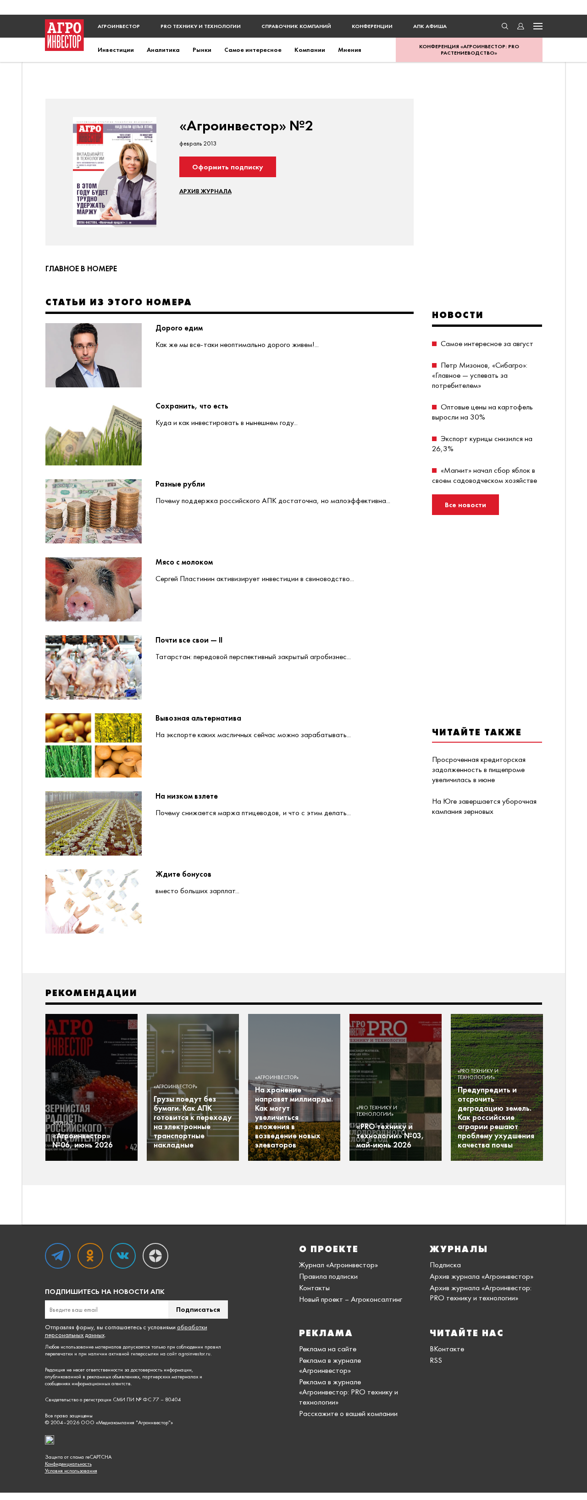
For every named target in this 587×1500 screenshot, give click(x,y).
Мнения (349, 49)
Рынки (202, 49)
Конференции (372, 26)
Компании (309, 49)
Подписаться (198, 1309)
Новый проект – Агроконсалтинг (350, 1299)
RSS (436, 1360)
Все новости (465, 504)
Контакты (314, 1287)
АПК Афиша (430, 26)
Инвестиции (116, 49)
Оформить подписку (227, 167)
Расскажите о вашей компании (348, 1413)
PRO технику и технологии (201, 26)
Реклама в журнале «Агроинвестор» (330, 1365)
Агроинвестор (119, 26)
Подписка (445, 1264)
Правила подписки (328, 1276)
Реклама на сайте (327, 1348)
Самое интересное (253, 49)
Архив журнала (205, 191)
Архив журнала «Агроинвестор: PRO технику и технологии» (481, 1292)
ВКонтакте (447, 1348)
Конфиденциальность (68, 1464)
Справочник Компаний (296, 26)
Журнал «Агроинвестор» (338, 1264)
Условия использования (71, 1470)
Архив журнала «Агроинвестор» (481, 1276)
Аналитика (163, 49)
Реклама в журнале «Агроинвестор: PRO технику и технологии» (348, 1392)
